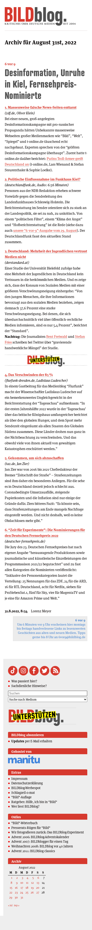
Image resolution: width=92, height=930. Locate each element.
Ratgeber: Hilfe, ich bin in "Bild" (34, 802)
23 (16, 892)
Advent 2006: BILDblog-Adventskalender (40, 837)
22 (10, 892)
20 (37, 888)
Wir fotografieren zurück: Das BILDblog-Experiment (47, 832)
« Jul (10, 905)
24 (21, 892)
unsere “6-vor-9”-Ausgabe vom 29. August (45, 230)
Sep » (16, 905)
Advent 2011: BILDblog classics (33, 851)
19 (32, 888)
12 (32, 883)
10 (21, 883)
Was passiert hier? (24, 681)
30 (16, 897)
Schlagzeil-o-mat (23, 792)
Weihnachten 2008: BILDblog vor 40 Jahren (42, 846)
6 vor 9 (10, 64)
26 (32, 892)
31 (22, 897)
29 (10, 897)
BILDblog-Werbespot (26, 788)
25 (26, 892)
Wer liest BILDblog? (25, 806)
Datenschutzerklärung (27, 783)
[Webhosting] (24, 762)
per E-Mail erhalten (31, 741)
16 (16, 888)
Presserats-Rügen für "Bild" (30, 828)
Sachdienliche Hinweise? (29, 686)
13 (38, 883)
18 (26, 888)
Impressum (19, 779)
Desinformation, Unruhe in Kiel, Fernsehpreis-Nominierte (45, 84)
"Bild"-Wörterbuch (24, 823)
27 (37, 892)
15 (11, 888)
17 (22, 888)
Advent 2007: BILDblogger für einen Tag (39, 841)
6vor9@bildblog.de (72, 637)
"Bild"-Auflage (21, 797)
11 (27, 883)
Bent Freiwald (56, 336)
